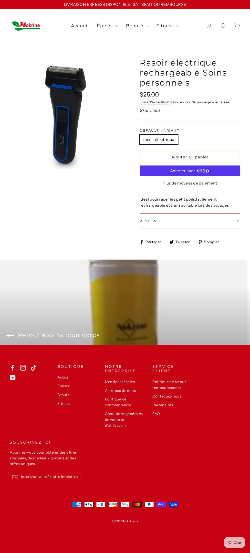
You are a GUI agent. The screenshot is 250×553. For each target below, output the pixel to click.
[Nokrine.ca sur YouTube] (13, 377)
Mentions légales (120, 382)
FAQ (156, 414)
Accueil (80, 26)
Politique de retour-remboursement (170, 385)
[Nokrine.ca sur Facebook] (13, 367)
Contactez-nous (166, 396)
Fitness (165, 26)
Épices (105, 26)
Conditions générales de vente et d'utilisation (124, 420)
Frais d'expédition (154, 102)
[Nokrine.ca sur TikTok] (33, 367)
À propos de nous (120, 390)
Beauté (135, 26)
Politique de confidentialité (118, 402)
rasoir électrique (158, 139)
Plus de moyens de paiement (190, 183)
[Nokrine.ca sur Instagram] (23, 367)
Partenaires (162, 405)
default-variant (159, 130)
